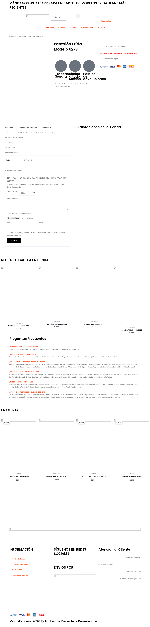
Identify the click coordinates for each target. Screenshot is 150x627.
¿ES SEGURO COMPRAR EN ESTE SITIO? (23, 347)
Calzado (61, 28)
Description (8, 127)
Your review (13, 198)
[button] (78, 16)
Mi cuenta (101, 28)
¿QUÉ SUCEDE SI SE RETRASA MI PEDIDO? (24, 372)
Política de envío (18, 570)
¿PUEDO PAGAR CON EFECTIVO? (21, 382)
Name (10, 223)
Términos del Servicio (20, 575)
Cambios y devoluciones (21, 564)
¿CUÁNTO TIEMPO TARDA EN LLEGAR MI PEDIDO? (27, 362)
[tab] (8, 127)
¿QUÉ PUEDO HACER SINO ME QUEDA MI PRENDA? (27, 392)
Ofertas (73, 28)
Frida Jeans (49, 28)
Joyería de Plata (86, 28)
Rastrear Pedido (107, 21)
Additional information (28, 127)
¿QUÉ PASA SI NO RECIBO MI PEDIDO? (22, 354)
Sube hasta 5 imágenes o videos (20, 214)
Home (11, 36)
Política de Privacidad (20, 559)
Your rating (12, 191)
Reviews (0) (46, 127)
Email (40, 223)
